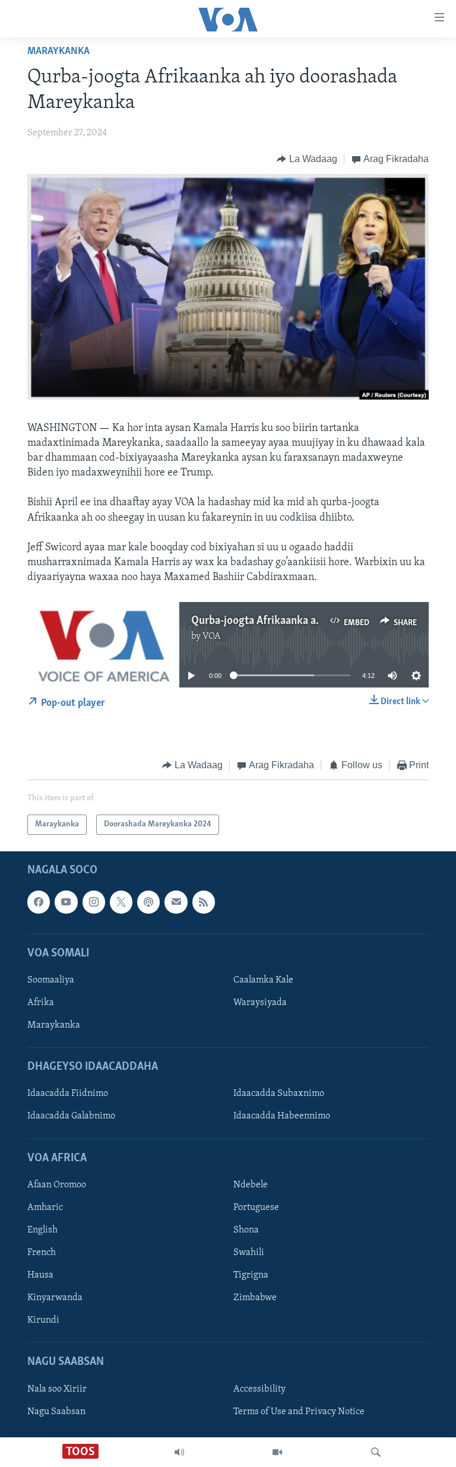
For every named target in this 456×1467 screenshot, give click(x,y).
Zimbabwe (255, 1298)
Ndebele (250, 1185)
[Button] (307, 159)
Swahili (248, 1252)
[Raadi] (376, 1452)
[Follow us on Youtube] (66, 902)
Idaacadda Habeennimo (281, 1116)
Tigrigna (250, 1275)
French (41, 1252)
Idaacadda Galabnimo (71, 1116)
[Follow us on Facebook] (38, 902)
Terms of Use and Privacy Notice (299, 1412)
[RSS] (203, 902)
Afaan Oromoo (56, 1185)
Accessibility (259, 1389)
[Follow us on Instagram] (94, 902)
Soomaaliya (50, 980)
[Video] (277, 1452)
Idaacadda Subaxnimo (278, 1094)
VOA (211, 636)
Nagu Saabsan (56, 1412)
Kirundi (43, 1320)
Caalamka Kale (263, 980)
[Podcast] (148, 902)
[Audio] (179, 1452)
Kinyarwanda (55, 1298)
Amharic (45, 1207)
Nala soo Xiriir (57, 1389)
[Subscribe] (175, 902)
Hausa (40, 1275)
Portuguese (256, 1207)
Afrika (40, 1002)
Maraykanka (58, 51)
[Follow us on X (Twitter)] (121, 902)
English (42, 1230)
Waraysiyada (260, 1002)
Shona (246, 1230)
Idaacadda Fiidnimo (67, 1094)
